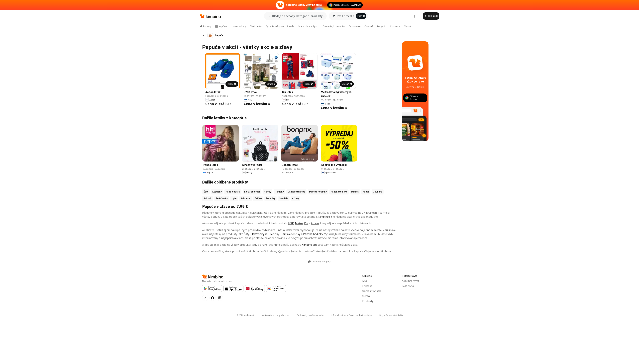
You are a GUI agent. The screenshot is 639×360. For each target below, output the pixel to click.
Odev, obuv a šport (308, 26)
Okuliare (377, 191)
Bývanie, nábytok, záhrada (280, 26)
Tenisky (279, 191)
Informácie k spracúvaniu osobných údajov (351, 315)
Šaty (206, 191)
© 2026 (245, 315)
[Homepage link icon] (309, 261)
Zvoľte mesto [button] (345, 16)
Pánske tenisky (339, 191)
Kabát (366, 191)
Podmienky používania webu (310, 315)
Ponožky (270, 198)
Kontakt (367, 286)
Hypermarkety (238, 26)
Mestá (407, 26)
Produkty (395, 26)
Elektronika (256, 26)
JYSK (291, 223)
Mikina (355, 191)
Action (315, 223)
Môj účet (433, 15)
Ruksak (208, 198)
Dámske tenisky (296, 191)
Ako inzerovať (410, 281)
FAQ (364, 281)
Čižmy (295, 198)
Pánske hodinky (318, 191)
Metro (299, 223)
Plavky (267, 191)
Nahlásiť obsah (371, 291)
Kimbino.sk (325, 216)
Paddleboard (233, 191)
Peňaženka (222, 198)
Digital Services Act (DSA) (391, 315)
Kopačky (217, 191)
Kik (306, 223)
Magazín (381, 26)
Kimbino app (310, 244)
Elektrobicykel (252, 191)
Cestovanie (355, 26)
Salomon (245, 198)
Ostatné (368, 26)
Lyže (234, 198)
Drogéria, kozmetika (334, 26)
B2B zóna (408, 286)
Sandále (283, 198)
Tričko (258, 198)
